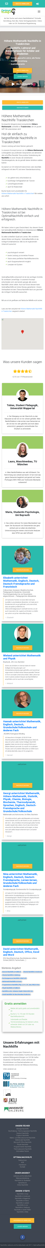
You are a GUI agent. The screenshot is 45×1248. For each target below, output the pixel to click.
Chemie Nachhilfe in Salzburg (11, 975)
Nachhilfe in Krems (22, 1201)
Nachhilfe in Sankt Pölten (22, 1210)
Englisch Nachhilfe (22, 1135)
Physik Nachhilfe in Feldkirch (11, 988)
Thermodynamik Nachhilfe (22, 1149)
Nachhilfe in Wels (22, 1212)
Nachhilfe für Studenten (22, 1180)
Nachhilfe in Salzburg (22, 1207)
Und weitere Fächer (22, 1151)
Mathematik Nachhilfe (22, 1140)
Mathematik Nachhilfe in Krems (12, 981)
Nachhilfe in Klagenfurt (22, 1198)
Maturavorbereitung (22, 1178)
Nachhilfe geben (22, 108)
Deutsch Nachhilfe (23, 1133)
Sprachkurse (22, 1183)
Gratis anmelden (22, 102)
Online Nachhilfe (22, 1185)
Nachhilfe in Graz (22, 1194)
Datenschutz (22, 1160)
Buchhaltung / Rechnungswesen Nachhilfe (22, 1131)
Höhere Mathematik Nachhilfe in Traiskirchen (18, 193)
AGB (22, 1162)
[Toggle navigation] (39, 11)
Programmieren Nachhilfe (22, 1147)
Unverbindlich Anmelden (22, 1220)
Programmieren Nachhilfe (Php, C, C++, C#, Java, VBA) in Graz (20, 984)
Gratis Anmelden (22, 4)
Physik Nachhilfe (22, 1144)
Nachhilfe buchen (22, 570)
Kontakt (22, 1167)
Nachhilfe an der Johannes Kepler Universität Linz (17, 991)
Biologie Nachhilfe (23, 1129)
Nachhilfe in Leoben (22, 1203)
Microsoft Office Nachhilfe (22, 1142)
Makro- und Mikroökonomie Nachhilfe (22, 1138)
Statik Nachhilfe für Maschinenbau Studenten (16, 994)
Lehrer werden (22, 76)
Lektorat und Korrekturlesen (22, 1176)
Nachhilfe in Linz (22, 1205)
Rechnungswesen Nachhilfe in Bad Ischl (14, 978)
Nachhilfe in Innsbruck (22, 1196)
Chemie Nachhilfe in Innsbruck (32, 972)
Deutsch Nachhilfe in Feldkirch (11, 972)
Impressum (22, 1165)
